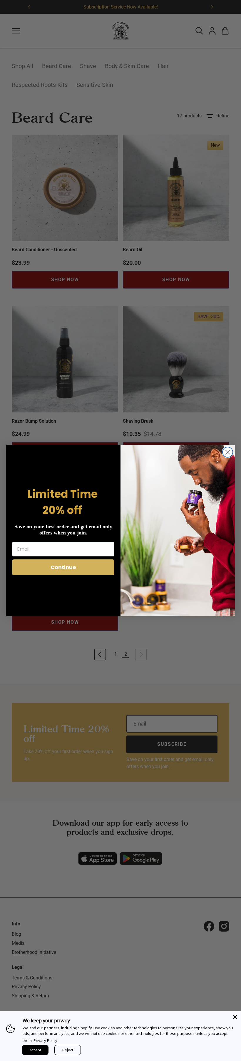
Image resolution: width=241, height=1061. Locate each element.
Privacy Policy (45, 1040)
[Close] (235, 1017)
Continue (63, 567)
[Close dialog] (227, 452)
